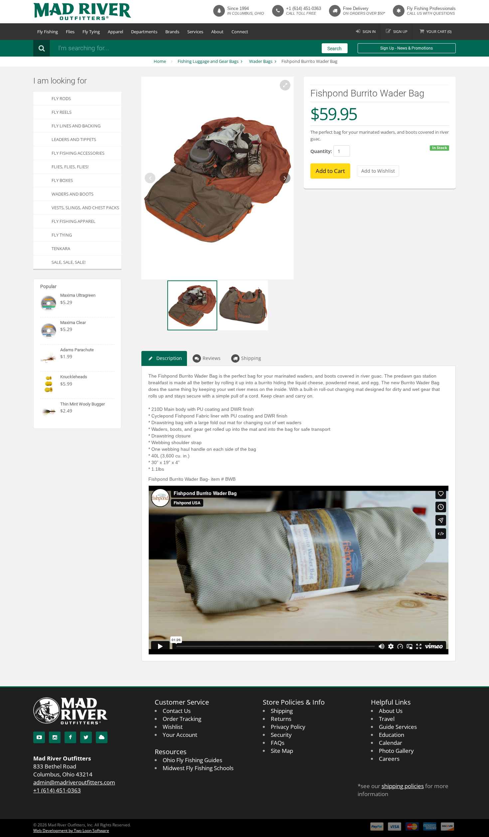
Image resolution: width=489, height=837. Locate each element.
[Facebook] (70, 737)
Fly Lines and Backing (76, 126)
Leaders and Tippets (74, 139)
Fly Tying (91, 32)
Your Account (180, 735)
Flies (70, 32)
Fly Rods (61, 98)
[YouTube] (39, 737)
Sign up (400, 31)
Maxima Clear (73, 322)
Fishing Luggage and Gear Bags (208, 61)
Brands (172, 32)
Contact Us (177, 711)
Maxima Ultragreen (77, 295)
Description (169, 358)
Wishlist (173, 727)
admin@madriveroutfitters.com (74, 782)
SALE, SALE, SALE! (68, 262)
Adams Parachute (77, 349)
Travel (387, 719)
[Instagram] (55, 737)
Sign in (369, 31)
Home (160, 61)
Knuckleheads (73, 376)
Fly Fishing (47, 32)
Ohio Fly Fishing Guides (192, 760)
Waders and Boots (72, 194)
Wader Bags (260, 61)
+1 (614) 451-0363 (303, 8)
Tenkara (61, 248)
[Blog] (101, 737)
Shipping (251, 358)
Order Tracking (182, 719)
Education (391, 735)
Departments (144, 32)
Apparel (115, 32)
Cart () (438, 31)
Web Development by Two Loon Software (71, 830)
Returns (281, 719)
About (217, 32)
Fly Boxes (62, 180)
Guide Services (398, 727)
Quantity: (321, 151)
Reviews (212, 358)
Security (281, 735)
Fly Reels (62, 112)
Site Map (282, 750)
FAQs (277, 743)
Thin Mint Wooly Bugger (82, 404)
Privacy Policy (288, 727)
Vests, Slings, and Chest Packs (85, 208)
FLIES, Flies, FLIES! (70, 167)
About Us (391, 711)
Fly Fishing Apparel (73, 221)
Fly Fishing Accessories (78, 153)
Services (195, 32)
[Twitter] (86, 737)
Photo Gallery (396, 750)
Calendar (390, 743)
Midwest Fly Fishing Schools (198, 768)
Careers (389, 758)
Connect (240, 32)
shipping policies (403, 786)
